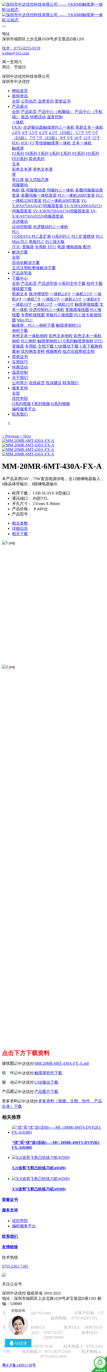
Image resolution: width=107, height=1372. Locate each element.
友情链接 (10, 1247)
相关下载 (20, 534)
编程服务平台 (24, 1226)
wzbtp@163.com (15, 53)
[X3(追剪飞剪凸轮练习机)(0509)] (41, 1179)
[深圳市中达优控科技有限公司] (53, 12)
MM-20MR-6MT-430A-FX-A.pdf (61, 1063)
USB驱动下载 (46, 1082)
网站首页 (20, 91)
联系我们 (10, 1236)
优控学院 (20, 1221)
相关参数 (20, 523)
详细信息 (20, 528)
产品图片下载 (46, 1091)
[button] (11, 436)
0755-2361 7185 (15, 1266)
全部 (16, 101)
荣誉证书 (10, 1199)
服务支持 (10, 1210)
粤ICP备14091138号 (19, 1365)
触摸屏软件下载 (48, 1073)
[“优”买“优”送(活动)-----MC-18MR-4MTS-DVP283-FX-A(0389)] (58, 1132)
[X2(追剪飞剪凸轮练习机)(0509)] (41, 1157)
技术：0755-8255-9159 (21, 48)
